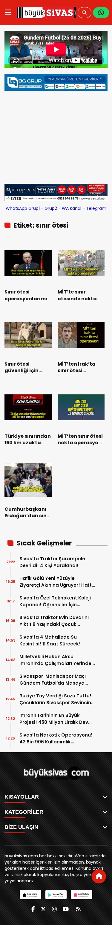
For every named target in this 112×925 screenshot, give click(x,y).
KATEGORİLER (23, 812)
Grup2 (51, 208)
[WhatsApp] (101, 12)
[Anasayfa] (99, 876)
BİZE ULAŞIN (21, 827)
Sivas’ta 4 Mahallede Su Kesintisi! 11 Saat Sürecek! (50, 640)
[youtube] (66, 909)
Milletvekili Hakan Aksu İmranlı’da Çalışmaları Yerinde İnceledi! (55, 660)
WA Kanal (71, 208)
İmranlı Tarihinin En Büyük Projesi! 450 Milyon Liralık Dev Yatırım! (53, 719)
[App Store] (30, 894)
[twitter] (43, 909)
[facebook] (33, 909)
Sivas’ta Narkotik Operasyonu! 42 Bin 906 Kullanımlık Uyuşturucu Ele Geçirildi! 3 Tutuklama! (56, 738)
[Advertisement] (56, 134)
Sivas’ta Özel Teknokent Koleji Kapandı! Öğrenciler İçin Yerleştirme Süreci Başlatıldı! (55, 601)
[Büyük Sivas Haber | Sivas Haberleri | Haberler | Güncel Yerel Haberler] (47, 12)
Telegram (96, 208)
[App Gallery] (81, 894)
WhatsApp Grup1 (23, 208)
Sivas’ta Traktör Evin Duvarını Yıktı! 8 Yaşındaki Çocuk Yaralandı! (54, 621)
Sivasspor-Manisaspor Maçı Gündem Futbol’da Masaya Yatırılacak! (52, 679)
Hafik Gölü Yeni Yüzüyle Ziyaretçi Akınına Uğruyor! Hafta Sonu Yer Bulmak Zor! (57, 581)
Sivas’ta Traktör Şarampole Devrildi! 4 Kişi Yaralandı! (52, 562)
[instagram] (54, 909)
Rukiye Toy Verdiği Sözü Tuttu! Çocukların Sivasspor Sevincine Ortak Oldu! (56, 699)
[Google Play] (56, 894)
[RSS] (78, 909)
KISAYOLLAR (21, 797)
